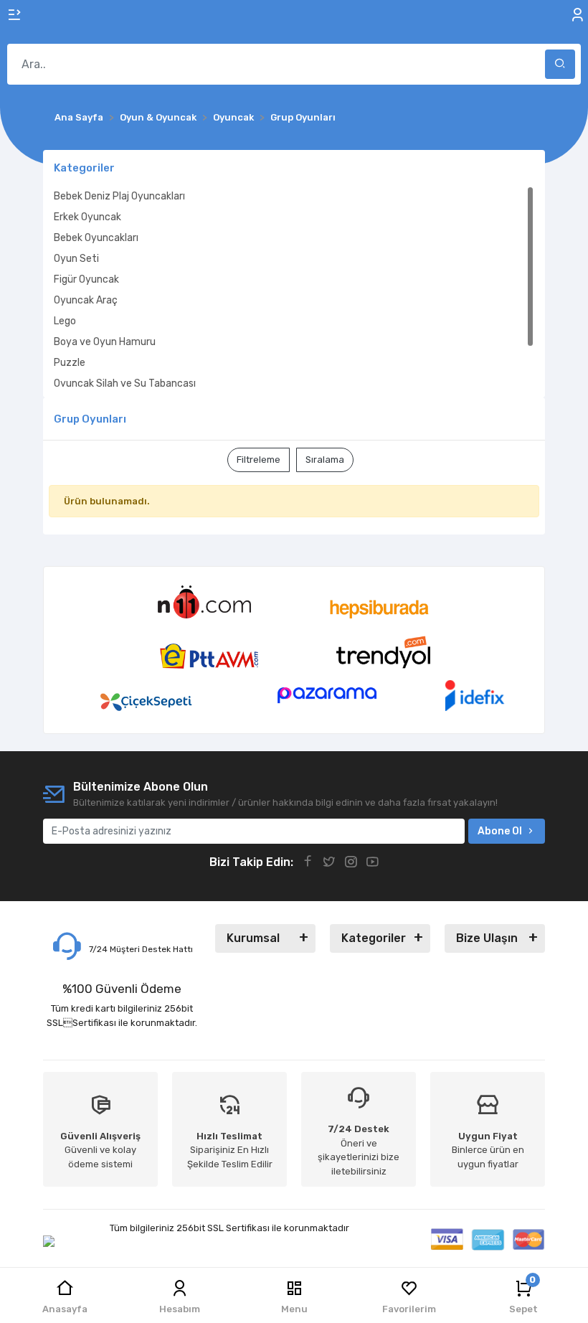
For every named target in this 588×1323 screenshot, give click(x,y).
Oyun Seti (76, 259)
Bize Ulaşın (487, 938)
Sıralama (324, 459)
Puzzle (69, 363)
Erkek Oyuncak (87, 217)
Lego (65, 321)
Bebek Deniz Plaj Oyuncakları (119, 196)
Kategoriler (373, 938)
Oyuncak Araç (86, 300)
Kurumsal (253, 938)
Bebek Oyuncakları (96, 238)
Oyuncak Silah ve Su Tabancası (125, 383)
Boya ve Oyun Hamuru (105, 342)
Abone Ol (500, 831)
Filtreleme (258, 459)
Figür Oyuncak (86, 279)
